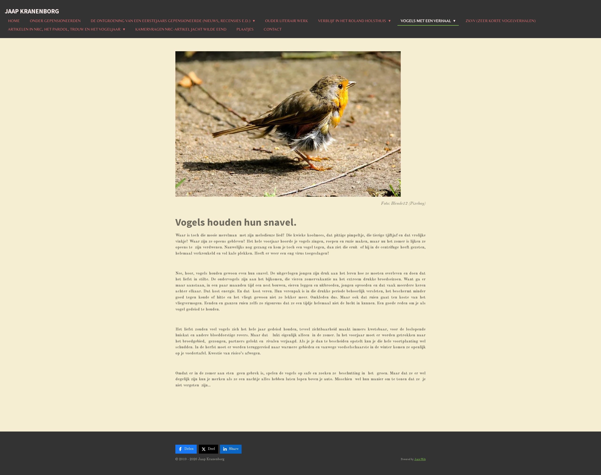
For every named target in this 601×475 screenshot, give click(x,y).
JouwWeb (420, 459)
